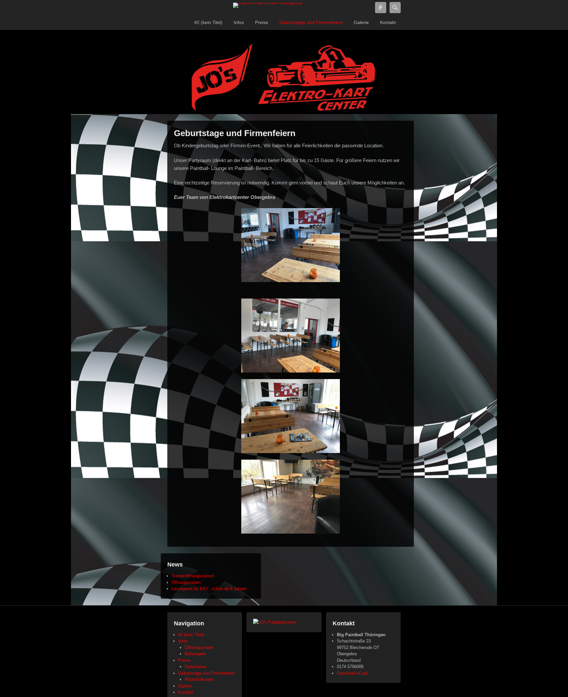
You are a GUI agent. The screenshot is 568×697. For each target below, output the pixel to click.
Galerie (361, 22)
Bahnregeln (195, 653)
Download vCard (352, 673)
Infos (239, 22)
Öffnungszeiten (199, 647)
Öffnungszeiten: (187, 582)
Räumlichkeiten (199, 679)
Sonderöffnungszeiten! (193, 575)
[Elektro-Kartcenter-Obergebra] (267, 5)
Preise (261, 22)
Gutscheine (195, 666)
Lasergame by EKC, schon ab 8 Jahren (209, 588)
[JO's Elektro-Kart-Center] (284, 78)
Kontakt (388, 22)
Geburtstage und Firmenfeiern (311, 22)
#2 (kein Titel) (208, 22)
